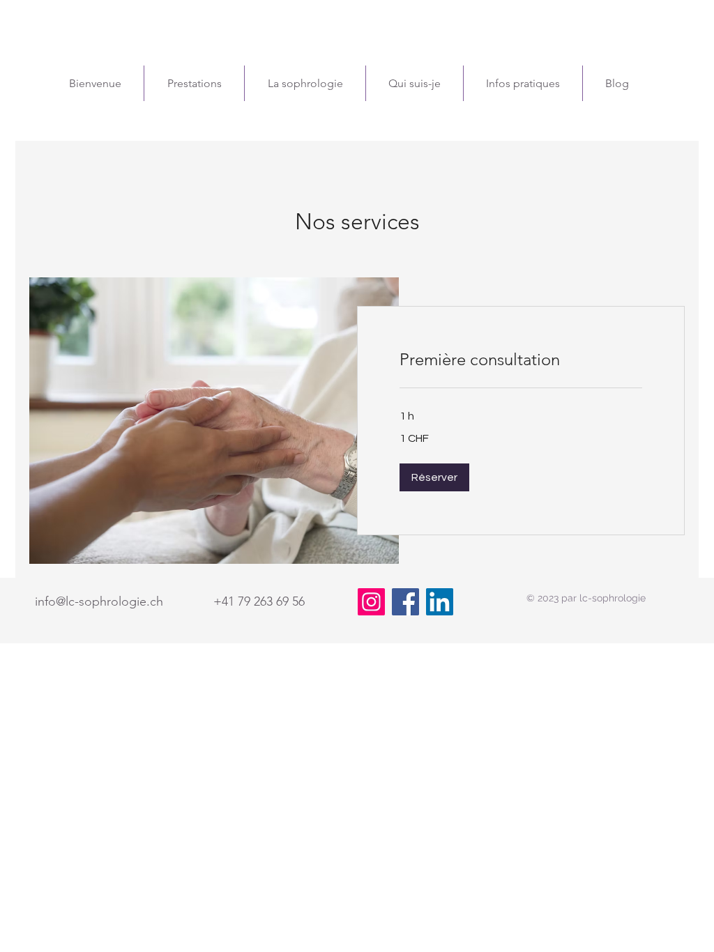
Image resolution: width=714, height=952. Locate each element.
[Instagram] (371, 601)
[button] (434, 477)
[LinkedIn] (439, 601)
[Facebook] (405, 601)
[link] (521, 359)
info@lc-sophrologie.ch (99, 601)
